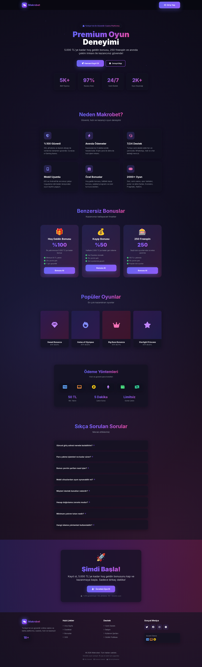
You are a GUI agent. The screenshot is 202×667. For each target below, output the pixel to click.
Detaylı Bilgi (117, 63)
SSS (66, 637)
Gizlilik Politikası (111, 637)
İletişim (107, 630)
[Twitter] (146, 627)
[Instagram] (159, 627)
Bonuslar (68, 633)
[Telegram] (165, 627)
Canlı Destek (110, 626)
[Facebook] (153, 627)
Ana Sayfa (68, 626)
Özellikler (68, 630)
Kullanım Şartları (111, 633)
